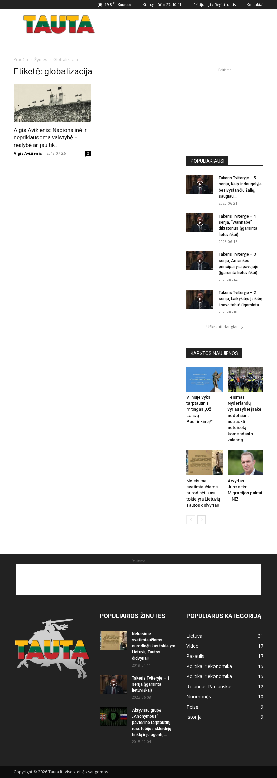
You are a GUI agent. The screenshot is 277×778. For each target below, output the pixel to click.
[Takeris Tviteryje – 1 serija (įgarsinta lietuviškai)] (113, 684)
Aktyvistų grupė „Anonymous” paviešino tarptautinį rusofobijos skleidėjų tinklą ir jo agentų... (151, 722)
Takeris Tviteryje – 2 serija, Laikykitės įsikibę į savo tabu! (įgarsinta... (240, 298)
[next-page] (201, 519)
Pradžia (21, 59)
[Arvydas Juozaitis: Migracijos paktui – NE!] (246, 462)
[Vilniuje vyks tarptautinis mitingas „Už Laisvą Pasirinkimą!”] (204, 379)
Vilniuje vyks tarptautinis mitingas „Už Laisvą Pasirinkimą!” (199, 409)
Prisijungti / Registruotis (214, 4)
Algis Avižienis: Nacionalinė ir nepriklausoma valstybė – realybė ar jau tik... (50, 137)
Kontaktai (255, 4)
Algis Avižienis (28, 153)
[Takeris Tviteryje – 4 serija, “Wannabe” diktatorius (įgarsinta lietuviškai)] (199, 222)
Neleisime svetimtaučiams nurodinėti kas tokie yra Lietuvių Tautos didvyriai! (203, 493)
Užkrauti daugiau (222, 327)
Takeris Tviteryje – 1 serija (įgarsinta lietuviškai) (151, 684)
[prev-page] (190, 519)
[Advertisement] (184, 24)
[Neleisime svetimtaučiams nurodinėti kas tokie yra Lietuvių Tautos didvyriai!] (204, 462)
